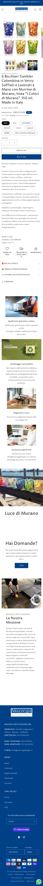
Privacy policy (30, 874)
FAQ (21, 565)
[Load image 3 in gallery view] (32, 65)
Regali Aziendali (10, 773)
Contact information (17, 881)
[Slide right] (40, 65)
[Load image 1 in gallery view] (10, 65)
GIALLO (30, 128)
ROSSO (7, 128)
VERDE (7, 133)
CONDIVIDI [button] (8, 282)
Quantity (5, 138)
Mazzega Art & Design (20, 871)
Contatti (8, 783)
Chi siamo (8, 802)
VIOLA (19, 128)
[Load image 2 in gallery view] (21, 65)
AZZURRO (26, 123)
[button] (2, 9)
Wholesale (8, 778)
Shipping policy (29, 878)
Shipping (12, 115)
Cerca (6, 797)
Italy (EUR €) (13, 852)
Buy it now (21, 157)
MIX (5, 123)
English (29, 852)
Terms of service (16, 878)
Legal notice (31, 881)
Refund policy (19, 874)
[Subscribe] (34, 821)
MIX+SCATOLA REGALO (25, 133)
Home (6, 763)
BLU (16, 123)
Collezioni (8, 768)
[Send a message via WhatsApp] (39, 882)
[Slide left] (2, 65)
